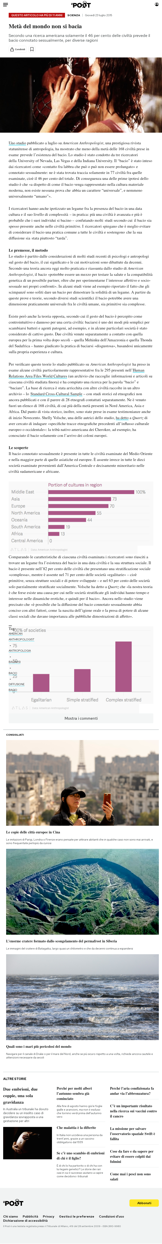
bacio (13, 673)
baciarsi (15, 662)
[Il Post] (81, 4)
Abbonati (144, 1203)
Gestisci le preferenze (76, 1216)
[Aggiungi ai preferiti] (32, 49)
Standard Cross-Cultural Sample (56, 393)
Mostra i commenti (81, 718)
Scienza (73, 15)
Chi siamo (10, 1216)
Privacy (48, 1216)
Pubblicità (30, 1216)
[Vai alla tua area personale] (157, 4)
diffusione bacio (16, 687)
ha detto (122, 417)
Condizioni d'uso (111, 1216)
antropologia (20, 650)
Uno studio (17, 142)
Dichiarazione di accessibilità (25, 1221)
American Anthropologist (21, 636)
